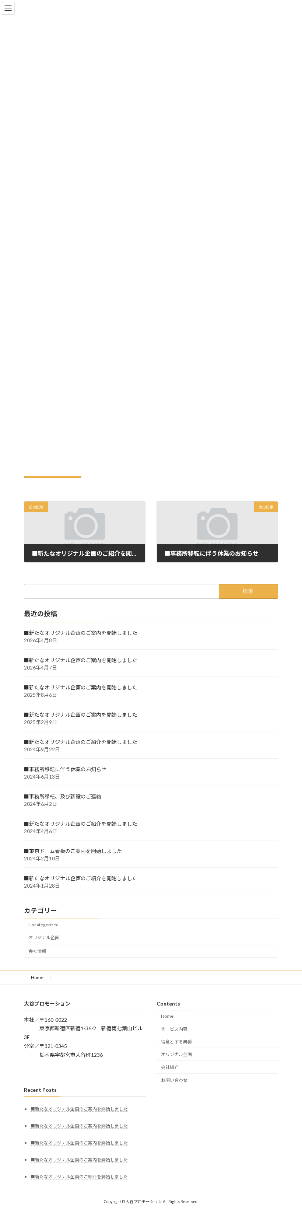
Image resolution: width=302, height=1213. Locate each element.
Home (37, 977)
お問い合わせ (174, 1080)
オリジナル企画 (43, 938)
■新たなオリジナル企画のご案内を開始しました (80, 633)
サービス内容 (174, 1029)
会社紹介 (170, 1067)
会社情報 (37, 951)
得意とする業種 (176, 1042)
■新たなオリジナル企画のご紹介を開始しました (80, 742)
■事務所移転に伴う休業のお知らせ (65, 769)
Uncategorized (43, 925)
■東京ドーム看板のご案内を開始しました (73, 851)
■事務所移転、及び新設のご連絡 (62, 796)
